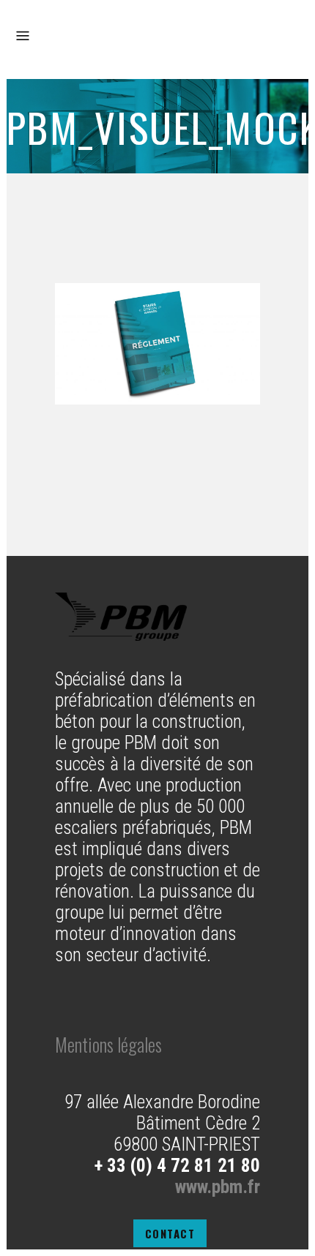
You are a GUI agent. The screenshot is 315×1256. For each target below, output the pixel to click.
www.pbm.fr (217, 1186)
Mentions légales (108, 1044)
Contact (170, 1233)
